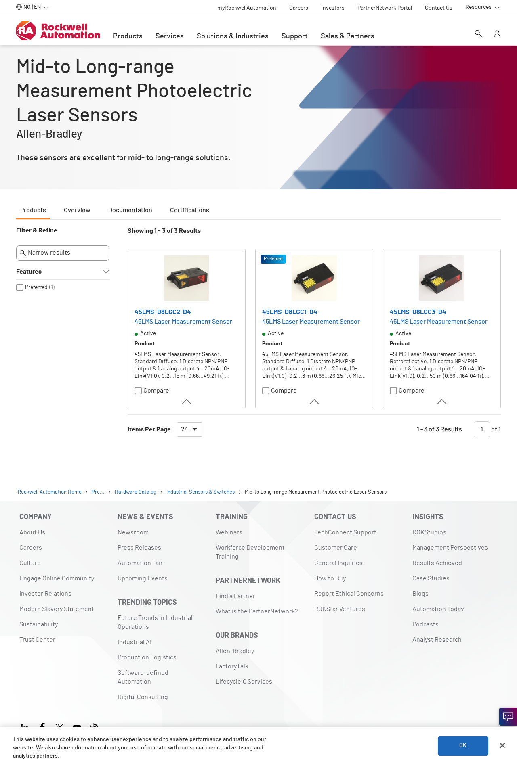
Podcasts (425, 624)
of (495, 429)
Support (295, 36)
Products (128, 36)
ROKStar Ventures (339, 609)
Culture (30, 563)
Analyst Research (437, 639)
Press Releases (139, 547)
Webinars (229, 532)
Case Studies (431, 578)
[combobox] (189, 429)
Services (170, 36)
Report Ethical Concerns (349, 593)
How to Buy (330, 578)
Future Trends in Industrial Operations (155, 622)
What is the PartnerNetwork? (257, 611)
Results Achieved (437, 563)
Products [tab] (33, 210)
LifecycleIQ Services (244, 681)
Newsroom (133, 532)
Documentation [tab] (130, 210)
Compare (156, 390)
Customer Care (335, 547)
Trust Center (37, 639)
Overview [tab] (77, 210)
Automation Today (438, 609)
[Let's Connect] (508, 717)
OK (463, 745)
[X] (59, 727)
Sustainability (38, 624)
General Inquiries (338, 563)
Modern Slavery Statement (56, 609)
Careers (30, 547)
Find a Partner (235, 596)
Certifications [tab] (189, 210)
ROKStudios (429, 532)
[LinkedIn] (26, 727)
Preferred (36, 287)
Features (29, 271)
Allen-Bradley (235, 651)
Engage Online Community (56, 578)
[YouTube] (77, 727)
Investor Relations (45, 593)
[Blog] (94, 727)
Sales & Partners (347, 36)
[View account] (497, 34)
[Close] (502, 745)
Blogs (420, 593)
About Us (32, 532)
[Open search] (478, 34)
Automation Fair (140, 563)
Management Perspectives (450, 547)
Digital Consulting (143, 697)
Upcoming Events (143, 578)
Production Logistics (147, 657)
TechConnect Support (345, 532)
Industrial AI (134, 642)
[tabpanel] (258, 336)
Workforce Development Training (250, 552)
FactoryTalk (232, 666)
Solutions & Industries (233, 36)
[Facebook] (42, 727)
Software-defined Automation (143, 677)
